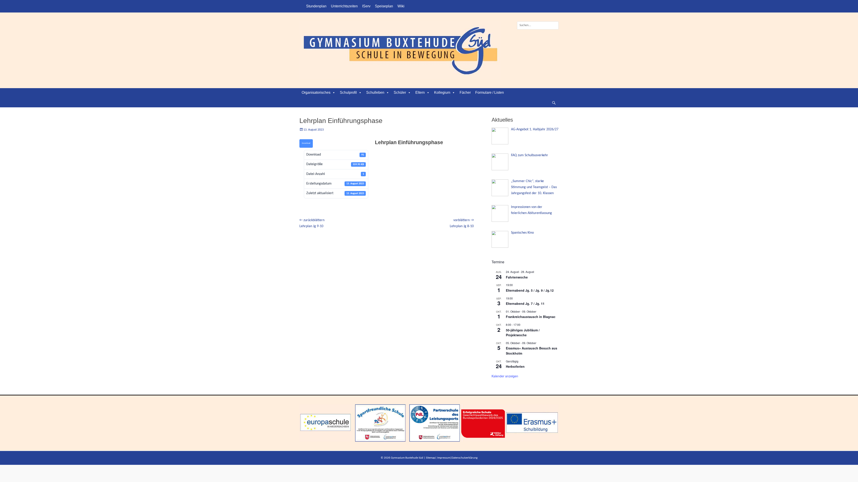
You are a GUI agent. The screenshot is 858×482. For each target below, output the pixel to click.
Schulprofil (348, 92)
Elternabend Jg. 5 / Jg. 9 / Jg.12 (530, 290)
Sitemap (430, 457)
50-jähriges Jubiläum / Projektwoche (523, 332)
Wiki (400, 6)
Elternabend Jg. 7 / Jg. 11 (525, 303)
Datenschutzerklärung (464, 457)
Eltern (420, 92)
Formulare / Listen (489, 92)
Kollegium (442, 92)
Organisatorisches (316, 92)
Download (306, 143)
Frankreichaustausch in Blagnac (530, 316)
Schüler (400, 92)
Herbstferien (515, 366)
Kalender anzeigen (505, 376)
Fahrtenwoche (517, 277)
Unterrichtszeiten (344, 6)
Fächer (465, 92)
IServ (366, 6)
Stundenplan (316, 6)
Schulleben (375, 92)
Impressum (443, 457)
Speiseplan (384, 6)
